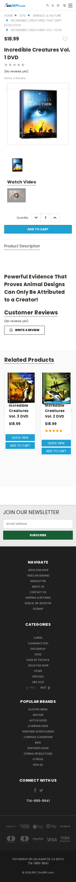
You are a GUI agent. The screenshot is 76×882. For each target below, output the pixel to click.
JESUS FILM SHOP (38, 570)
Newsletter (38, 581)
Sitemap (38, 609)
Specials (38, 676)
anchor (38, 715)
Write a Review (15, 78)
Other (38, 671)
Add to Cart (20, 445)
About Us (38, 586)
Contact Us (38, 592)
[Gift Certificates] (58, 5)
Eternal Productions (38, 753)
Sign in (29, 603)
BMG (38, 742)
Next (71, 410)
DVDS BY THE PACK (38, 660)
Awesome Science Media (38, 731)
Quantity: (23, 218)
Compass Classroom (38, 737)
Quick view (20, 437)
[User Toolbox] (53, 5)
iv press (38, 759)
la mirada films (38, 726)
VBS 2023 (38, 682)
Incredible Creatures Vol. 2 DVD (55, 411)
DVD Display (38, 649)
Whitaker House (38, 748)
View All (38, 765)
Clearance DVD (38, 643)
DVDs (38, 654)
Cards (38, 638)
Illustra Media (38, 709)
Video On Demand (38, 575)
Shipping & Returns (38, 598)
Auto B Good (38, 720)
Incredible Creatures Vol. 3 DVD (18, 411)
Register (45, 603)
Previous (5, 410)
